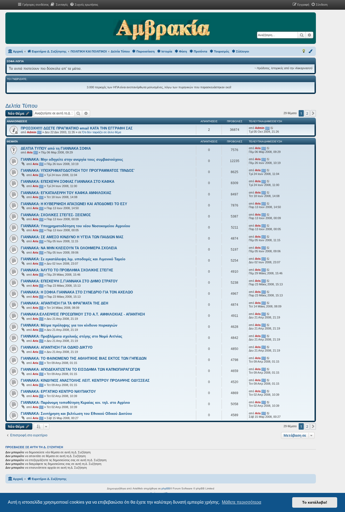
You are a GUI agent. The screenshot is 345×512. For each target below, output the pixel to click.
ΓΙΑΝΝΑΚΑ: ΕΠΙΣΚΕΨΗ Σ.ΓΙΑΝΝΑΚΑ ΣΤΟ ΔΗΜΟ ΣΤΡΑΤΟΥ (69, 281)
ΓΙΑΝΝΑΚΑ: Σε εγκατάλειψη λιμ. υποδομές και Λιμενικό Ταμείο (73, 259)
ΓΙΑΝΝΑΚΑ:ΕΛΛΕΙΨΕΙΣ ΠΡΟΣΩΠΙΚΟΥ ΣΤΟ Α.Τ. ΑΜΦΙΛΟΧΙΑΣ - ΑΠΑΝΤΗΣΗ (83, 314)
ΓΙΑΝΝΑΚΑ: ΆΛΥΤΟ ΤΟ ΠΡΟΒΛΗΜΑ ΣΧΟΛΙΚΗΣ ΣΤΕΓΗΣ (67, 270)
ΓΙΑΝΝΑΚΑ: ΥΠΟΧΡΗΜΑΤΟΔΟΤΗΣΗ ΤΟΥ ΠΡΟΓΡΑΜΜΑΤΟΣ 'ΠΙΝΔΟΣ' (77, 171)
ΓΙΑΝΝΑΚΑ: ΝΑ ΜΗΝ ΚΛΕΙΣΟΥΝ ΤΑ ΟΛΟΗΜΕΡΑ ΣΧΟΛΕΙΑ (69, 248)
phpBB (165, 488)
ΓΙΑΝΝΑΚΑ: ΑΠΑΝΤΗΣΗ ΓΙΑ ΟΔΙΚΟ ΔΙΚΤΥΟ (56, 347)
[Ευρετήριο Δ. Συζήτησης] (161, 30)
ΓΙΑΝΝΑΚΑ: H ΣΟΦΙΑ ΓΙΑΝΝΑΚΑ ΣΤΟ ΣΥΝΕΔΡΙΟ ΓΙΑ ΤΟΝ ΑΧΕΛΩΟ (77, 292)
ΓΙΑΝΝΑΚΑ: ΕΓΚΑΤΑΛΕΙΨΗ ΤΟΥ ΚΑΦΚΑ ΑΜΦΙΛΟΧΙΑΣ (66, 193)
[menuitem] (59, 4)
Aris (30, 152)
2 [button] (307, 113)
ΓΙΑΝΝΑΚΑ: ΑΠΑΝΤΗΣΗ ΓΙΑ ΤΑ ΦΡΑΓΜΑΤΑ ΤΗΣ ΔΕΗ (64, 303)
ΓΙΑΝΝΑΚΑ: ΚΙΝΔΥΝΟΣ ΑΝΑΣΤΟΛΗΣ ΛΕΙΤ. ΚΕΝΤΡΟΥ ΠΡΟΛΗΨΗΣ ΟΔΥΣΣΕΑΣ (85, 380)
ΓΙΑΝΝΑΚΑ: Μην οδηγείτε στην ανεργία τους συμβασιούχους (72, 159)
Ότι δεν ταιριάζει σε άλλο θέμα (101, 132)
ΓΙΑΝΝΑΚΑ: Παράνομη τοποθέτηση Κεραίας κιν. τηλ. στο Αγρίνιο (75, 403)
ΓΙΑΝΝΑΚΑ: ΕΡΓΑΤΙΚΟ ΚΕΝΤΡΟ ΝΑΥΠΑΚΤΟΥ (58, 392)
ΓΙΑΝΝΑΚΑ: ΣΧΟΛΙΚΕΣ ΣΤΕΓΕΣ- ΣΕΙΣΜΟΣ (56, 215)
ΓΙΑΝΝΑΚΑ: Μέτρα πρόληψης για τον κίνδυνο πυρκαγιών (69, 325)
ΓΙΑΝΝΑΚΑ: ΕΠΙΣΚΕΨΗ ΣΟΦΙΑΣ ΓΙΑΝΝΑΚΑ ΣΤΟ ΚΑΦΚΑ (67, 182)
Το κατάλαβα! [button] (314, 502)
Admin (31, 132)
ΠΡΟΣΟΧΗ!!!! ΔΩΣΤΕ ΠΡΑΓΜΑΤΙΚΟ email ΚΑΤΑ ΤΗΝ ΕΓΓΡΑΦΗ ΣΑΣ (77, 128)
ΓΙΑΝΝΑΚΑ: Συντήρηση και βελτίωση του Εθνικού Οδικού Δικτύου (76, 414)
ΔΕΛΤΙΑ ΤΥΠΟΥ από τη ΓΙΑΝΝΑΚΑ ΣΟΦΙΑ (56, 148)
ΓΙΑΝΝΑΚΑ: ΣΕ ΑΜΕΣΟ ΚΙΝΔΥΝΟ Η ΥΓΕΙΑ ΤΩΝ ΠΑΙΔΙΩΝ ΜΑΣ (72, 237)
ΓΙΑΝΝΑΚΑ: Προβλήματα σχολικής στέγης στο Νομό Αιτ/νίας (71, 336)
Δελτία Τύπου (21, 106)
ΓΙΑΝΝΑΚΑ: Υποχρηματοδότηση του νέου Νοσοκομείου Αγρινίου (75, 226)
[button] (313, 113)
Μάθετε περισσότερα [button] (241, 502)
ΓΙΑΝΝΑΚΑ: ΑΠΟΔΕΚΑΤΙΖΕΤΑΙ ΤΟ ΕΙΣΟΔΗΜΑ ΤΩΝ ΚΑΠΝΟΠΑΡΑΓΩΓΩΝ (80, 369)
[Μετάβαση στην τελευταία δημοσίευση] (272, 128)
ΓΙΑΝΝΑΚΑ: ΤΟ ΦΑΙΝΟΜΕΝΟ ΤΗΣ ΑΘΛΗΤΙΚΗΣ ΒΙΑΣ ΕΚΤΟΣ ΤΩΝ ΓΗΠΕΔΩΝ (83, 358)
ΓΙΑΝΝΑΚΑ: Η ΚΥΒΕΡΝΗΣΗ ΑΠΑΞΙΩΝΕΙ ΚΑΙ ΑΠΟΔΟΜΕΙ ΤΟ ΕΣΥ (74, 204)
